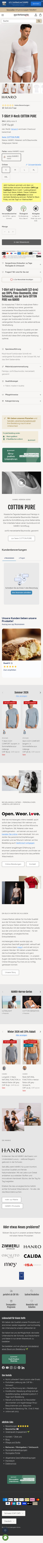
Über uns (18, 1437)
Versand (14, 129)
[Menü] (2, 15)
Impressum (10, 1461)
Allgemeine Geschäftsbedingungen (20, 1458)
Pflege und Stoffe (12, 1442)
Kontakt (32, 864)
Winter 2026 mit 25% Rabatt (22, 1031)
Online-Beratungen (13, 864)
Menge (5, 227)
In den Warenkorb (21, 242)
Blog (7, 1440)
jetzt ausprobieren (29, 10)
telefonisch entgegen (25, 843)
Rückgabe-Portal (12, 1453)
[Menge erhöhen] (13, 231)
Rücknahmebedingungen (16, 1450)
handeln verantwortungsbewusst (21, 421)
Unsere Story (10, 972)
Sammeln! (36, 3)
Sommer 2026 (21, 692)
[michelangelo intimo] (21, 15)
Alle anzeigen (21, 696)
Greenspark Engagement (16, 1432)
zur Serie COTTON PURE (21, 538)
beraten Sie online (9, 834)
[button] (21, 483)
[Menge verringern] (4, 231)
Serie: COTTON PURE (10, 137)
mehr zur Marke (11, 1200)
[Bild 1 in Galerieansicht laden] (21, 53)
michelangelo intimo (13, 1527)
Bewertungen (11, 1426)
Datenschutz (10, 1464)
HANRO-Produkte (12, 1206)
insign (19, 947)
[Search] (39, 21)
